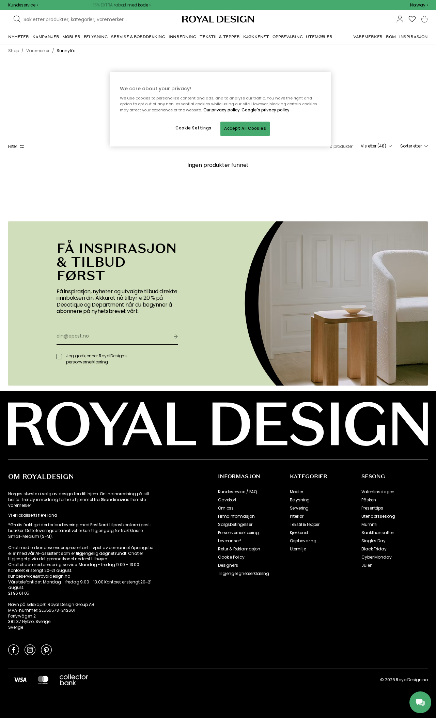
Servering (299, 508)
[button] (419, 5)
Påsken (368, 500)
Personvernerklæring (238, 533)
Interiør (296, 516)
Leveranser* (230, 541)
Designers (228, 565)
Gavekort (227, 500)
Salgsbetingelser (235, 524)
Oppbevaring (303, 541)
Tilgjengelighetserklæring (243, 574)
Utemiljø (298, 549)
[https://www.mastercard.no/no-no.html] (43, 679)
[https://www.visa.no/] (20, 679)
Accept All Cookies (245, 128)
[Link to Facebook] (13, 649)
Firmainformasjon (236, 516)
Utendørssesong (378, 516)
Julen (366, 565)
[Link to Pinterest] (46, 649)
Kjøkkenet (299, 533)
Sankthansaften (377, 533)
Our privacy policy (221, 110)
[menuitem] (18, 36)
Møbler (296, 492)
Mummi (369, 524)
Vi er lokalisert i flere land (32, 515)
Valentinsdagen (377, 492)
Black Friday (373, 549)
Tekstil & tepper (305, 524)
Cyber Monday (376, 557)
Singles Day (373, 541)
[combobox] (419, 5)
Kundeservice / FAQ (237, 492)
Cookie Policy (231, 557)
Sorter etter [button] (411, 146)
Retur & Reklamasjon (239, 549)
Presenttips (372, 508)
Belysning (300, 500)
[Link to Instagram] (30, 649)
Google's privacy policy (266, 110)
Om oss (226, 508)
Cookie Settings (193, 128)
